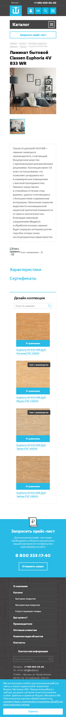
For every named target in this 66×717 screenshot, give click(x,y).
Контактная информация (33, 651)
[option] (33, 91)
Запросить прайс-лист (33, 34)
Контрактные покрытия (27, 605)
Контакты (19, 642)
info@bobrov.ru (31, 670)
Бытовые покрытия (25, 598)
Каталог (18, 592)
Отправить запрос (33, 566)
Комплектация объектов (28, 636)
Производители (22, 623)
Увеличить (33, 316)
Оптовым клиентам (25, 630)
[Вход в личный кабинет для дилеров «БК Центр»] (30, 10)
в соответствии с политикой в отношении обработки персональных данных (33, 701)
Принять (33, 711)
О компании (20, 586)
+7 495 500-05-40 (45, 2)
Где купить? (20, 617)
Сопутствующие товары (28, 611)
